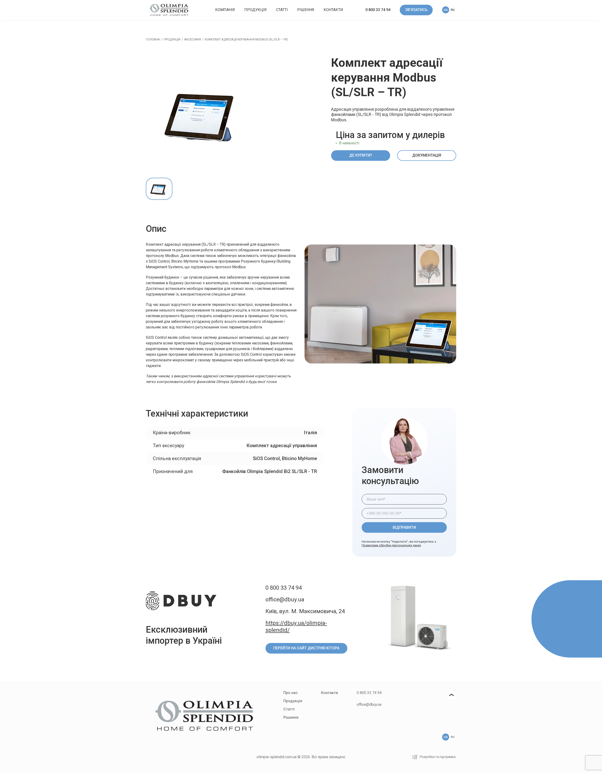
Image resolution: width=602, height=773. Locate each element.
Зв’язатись (416, 10)
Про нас (290, 692)
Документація (426, 155)
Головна (153, 39)
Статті (282, 10)
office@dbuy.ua (284, 599)
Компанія (225, 10)
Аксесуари (192, 39)
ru (453, 10)
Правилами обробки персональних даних (391, 545)
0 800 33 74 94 (377, 10)
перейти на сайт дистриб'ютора (306, 648)
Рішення (305, 10)
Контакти (333, 10)
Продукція (255, 10)
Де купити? (360, 155)
